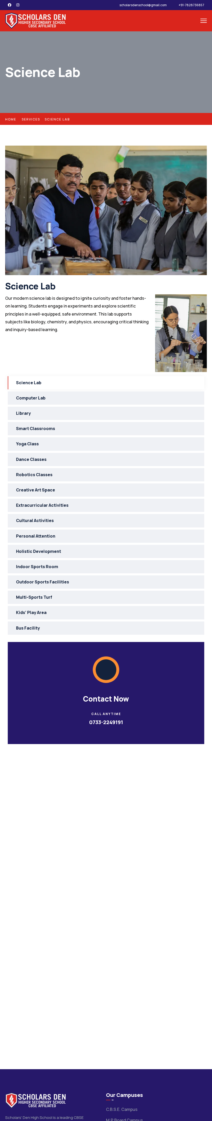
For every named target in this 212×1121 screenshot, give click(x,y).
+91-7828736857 (191, 5)
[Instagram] (18, 5)
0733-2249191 (106, 722)
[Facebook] (9, 5)
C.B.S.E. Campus (122, 1109)
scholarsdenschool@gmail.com (143, 5)
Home (10, 119)
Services (31, 119)
